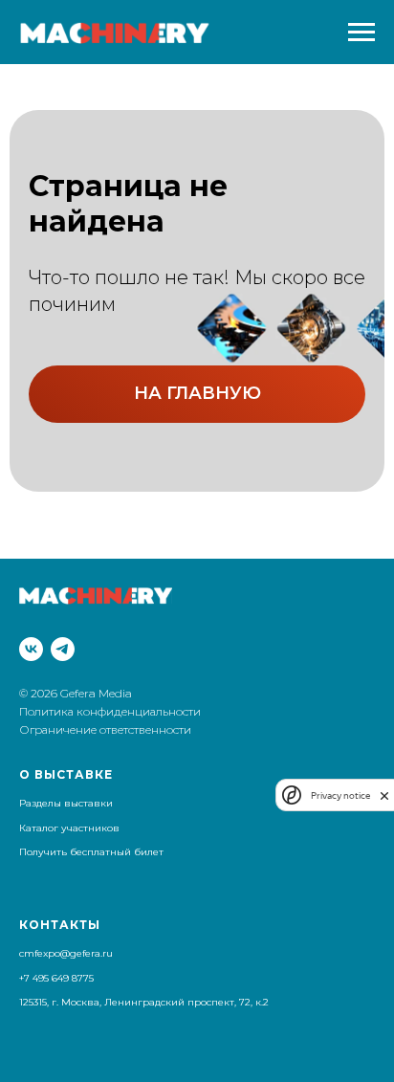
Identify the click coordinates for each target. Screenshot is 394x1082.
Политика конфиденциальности (111, 711)
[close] (384, 795)
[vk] (31, 649)
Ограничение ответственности (105, 729)
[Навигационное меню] (361, 32)
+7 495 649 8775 (56, 978)
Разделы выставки (66, 803)
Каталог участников (69, 828)
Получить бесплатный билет (91, 852)
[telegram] (63, 649)
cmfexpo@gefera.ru (66, 953)
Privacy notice (340, 795)
